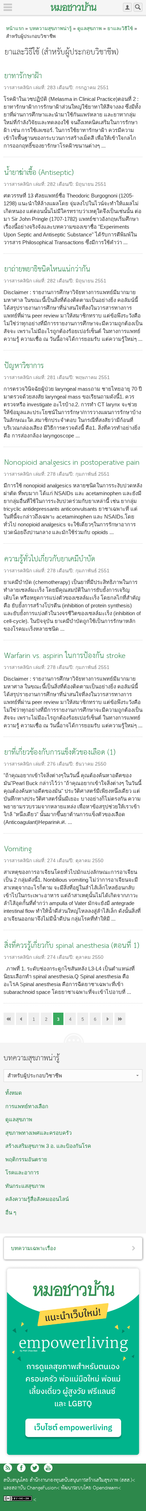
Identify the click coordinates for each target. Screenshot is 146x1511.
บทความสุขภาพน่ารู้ (50, 28)
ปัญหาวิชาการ (24, 366)
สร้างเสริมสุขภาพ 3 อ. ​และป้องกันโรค (48, 1146)
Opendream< (107, 1488)
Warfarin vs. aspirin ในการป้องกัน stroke (64, 656)
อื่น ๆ (10, 1212)
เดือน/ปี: (66, 87)
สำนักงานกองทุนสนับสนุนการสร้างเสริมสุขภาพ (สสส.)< (82, 1480)
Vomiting (18, 849)
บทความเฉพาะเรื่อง (33, 1248)
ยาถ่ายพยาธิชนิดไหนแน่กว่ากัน (47, 269)
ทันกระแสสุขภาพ (25, 1186)
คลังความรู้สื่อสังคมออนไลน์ (37, 1199)
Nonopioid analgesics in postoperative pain (72, 463)
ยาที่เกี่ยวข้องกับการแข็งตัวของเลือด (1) (60, 753)
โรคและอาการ (22, 1172)
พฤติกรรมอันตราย (26, 1159)
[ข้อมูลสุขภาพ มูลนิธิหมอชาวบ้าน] (73, 6)
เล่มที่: (40, 87)
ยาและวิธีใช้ (120, 28)
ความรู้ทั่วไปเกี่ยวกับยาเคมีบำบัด (49, 559)
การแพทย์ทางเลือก (26, 1106)
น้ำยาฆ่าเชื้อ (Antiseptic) (39, 173)
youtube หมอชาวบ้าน (48, 1468)
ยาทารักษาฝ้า (23, 76)
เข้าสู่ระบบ (127, 7)
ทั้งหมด (13, 1093)
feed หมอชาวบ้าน (8, 1468)
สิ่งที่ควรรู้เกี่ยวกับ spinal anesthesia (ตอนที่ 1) (71, 946)
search (138, 7)
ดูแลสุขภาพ (89, 28)
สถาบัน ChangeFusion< (36, 1488)
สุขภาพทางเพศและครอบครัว (38, 1133)
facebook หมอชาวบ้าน (21, 1468)
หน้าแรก (15, 28)
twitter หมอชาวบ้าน (34, 1468)
